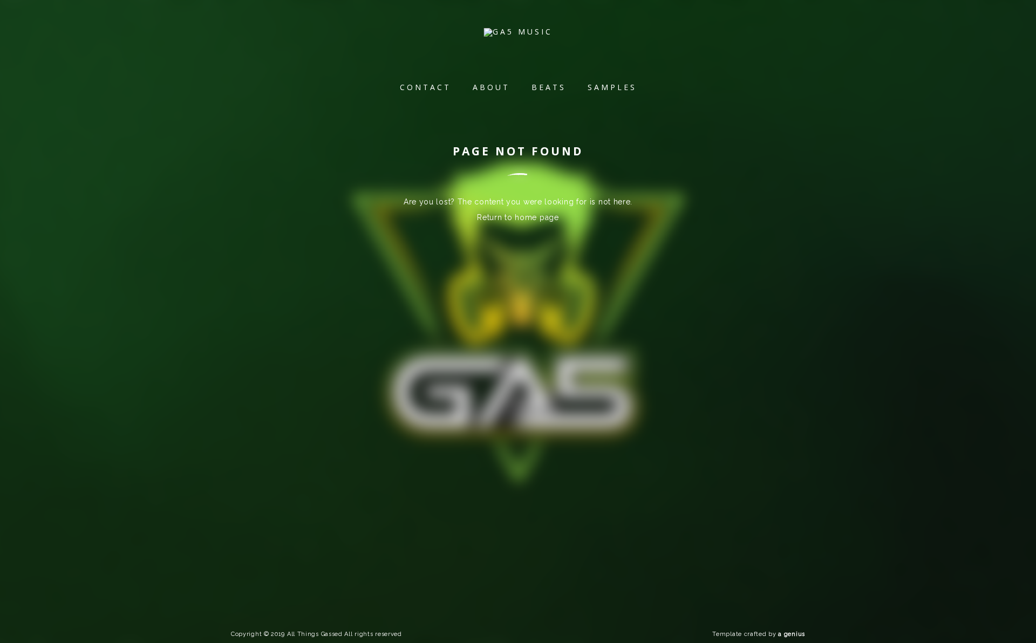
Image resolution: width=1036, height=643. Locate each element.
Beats (548, 87)
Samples (612, 87)
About (491, 87)
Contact (425, 87)
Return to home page (517, 217)
